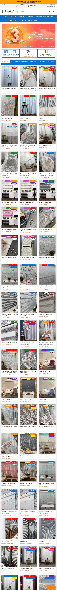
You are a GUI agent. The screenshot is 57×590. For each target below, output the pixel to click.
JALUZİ (4, 20)
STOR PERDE (21, 16)
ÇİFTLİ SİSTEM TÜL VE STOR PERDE (44, 16)
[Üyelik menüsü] (49, 11)
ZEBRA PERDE (29, 16)
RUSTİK (30, 20)
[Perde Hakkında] (46, 53)
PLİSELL (36, 20)
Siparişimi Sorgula (45, 4)
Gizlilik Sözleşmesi (51, 6)
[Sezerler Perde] (10, 11)
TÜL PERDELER (22, 20)
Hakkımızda (52, 4)
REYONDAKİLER (5, 61)
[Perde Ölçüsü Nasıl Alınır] (11, 53)
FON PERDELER (12, 20)
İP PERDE (5, 16)
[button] (53, 11)
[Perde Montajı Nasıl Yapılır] (28, 53)
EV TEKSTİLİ (13, 16)
